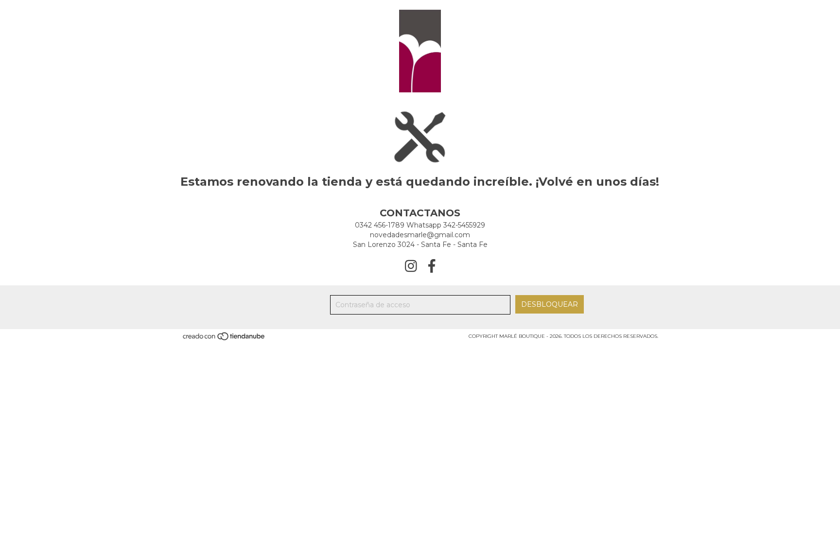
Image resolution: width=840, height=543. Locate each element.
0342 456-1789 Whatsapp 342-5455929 (420, 225)
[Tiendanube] (224, 339)
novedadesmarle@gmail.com (420, 234)
